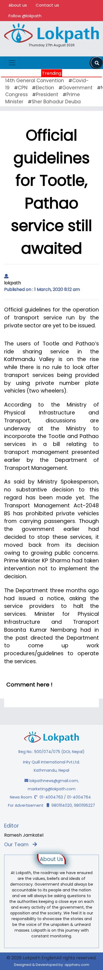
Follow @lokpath (25, 16)
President (47, 94)
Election (45, 87)
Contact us (47, 5)
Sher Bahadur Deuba (56, 101)
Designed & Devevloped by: (51, 964)
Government (77, 87)
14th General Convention (34, 80)
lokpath (12, 283)
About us (18, 5)
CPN (22, 87)
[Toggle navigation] (12, 62)
